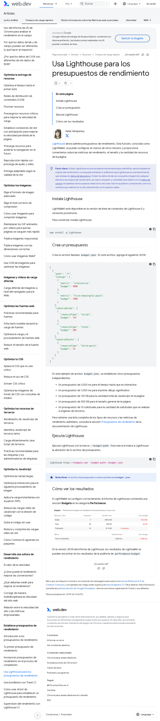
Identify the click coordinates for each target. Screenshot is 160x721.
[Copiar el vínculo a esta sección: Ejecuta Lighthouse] (87, 436)
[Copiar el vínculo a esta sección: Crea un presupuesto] (90, 245)
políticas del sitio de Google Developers (76, 588)
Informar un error (55, 640)
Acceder (151, 3)
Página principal (59, 54)
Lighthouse (58, 143)
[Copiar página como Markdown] (66, 83)
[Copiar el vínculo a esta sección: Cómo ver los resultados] (96, 489)
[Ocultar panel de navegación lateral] (38, 715)
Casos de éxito (54, 667)
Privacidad (66, 714)
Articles (9, 13)
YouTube (51, 690)
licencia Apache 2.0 (115, 584)
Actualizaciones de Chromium (62, 662)
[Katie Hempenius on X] (67, 136)
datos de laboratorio (80, 176)
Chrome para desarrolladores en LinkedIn (67, 695)
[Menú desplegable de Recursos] (57, 4)
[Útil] (142, 54)
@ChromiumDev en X (57, 685)
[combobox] (94, 4)
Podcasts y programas (58, 672)
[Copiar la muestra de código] (154, 229)
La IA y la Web (11, 20)
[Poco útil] (147, 54)
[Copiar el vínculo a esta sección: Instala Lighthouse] (85, 199)
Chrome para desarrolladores (61, 657)
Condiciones (52, 714)
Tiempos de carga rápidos (39, 20)
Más (67, 3)
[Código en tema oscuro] (150, 229)
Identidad (131, 20)
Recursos (48, 3)
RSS (49, 700)
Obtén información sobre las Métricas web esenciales (89, 20)
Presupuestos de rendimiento (118, 422)
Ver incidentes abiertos (58, 645)
